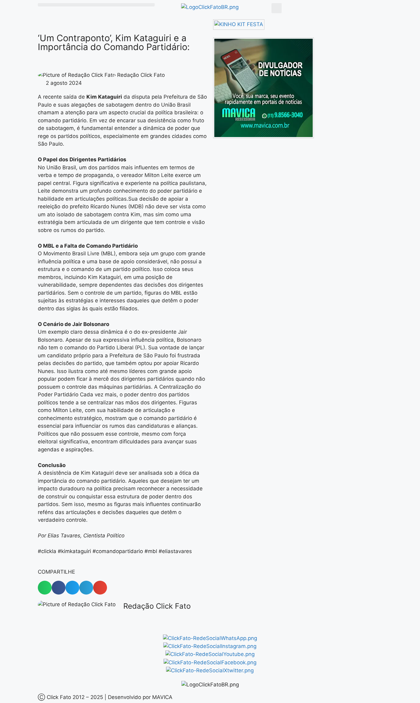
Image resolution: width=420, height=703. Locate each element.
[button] (96, 4)
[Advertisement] (264, 191)
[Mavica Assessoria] (263, 136)
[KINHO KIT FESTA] (238, 24)
